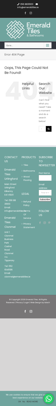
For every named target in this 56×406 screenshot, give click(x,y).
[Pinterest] (49, 223)
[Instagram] (44, 223)
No (23, 401)
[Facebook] (40, 223)
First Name (44, 173)
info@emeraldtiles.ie (28, 7)
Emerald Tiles (32, 299)
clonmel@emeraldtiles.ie (17, 276)
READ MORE (32, 401)
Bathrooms (25, 170)
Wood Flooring (25, 178)
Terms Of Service (25, 214)
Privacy (19, 302)
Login (26, 302)
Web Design (35, 302)
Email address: (43, 186)
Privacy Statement (25, 225)
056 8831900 (26, 4)
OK (19, 401)
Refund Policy (25, 203)
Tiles (25, 165)
